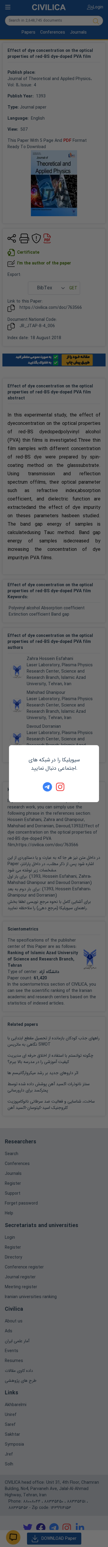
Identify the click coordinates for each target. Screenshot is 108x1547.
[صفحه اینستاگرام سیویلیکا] (60, 787)
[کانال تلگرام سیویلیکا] (47, 787)
